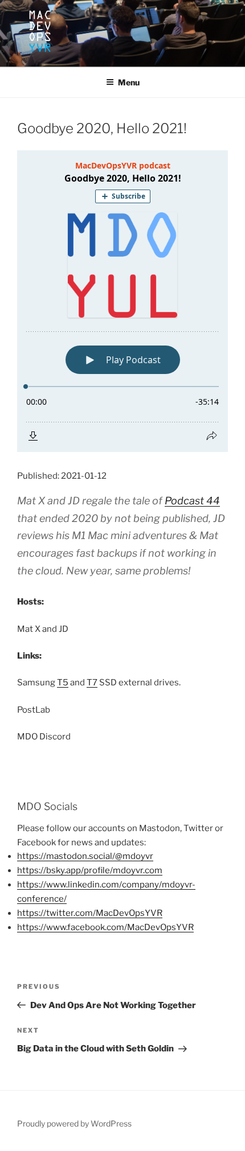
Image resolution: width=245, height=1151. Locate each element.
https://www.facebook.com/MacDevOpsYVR (105, 927)
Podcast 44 (192, 501)
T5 (62, 682)
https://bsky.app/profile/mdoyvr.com (89, 870)
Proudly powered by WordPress (74, 1123)
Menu (129, 82)
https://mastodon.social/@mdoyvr (85, 856)
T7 (92, 682)
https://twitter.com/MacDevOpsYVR (89, 913)
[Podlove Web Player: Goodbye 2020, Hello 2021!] (122, 301)
